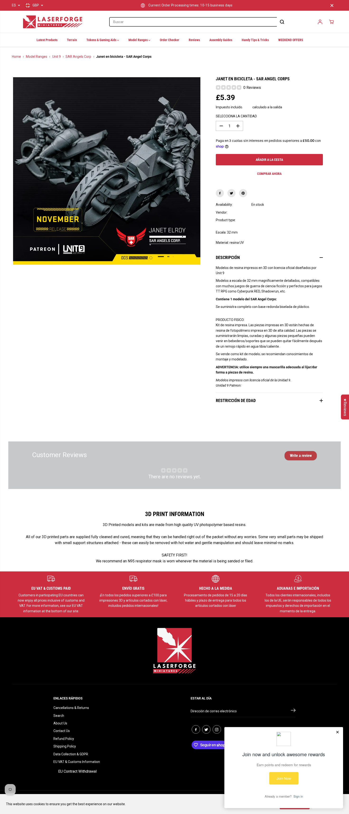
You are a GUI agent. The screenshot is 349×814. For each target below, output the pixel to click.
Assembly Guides (220, 40)
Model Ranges (138, 40)
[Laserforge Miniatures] (52, 22)
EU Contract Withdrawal (77, 771)
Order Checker (169, 40)
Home (16, 56)
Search (58, 716)
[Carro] (331, 22)
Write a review (301, 455)
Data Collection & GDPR (70, 754)
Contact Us (61, 731)
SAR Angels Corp (78, 56)
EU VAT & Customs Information (76, 762)
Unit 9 (56, 56)
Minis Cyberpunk (263, 220)
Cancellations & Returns (71, 708)
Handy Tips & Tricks (255, 40)
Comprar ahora (269, 174)
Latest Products (47, 40)
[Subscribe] (293, 711)
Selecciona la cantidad (236, 116)
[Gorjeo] (231, 193)
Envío (248, 107)
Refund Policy (63, 739)
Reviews (194, 40)
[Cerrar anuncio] (332, 5)
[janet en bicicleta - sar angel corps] (106, 171)
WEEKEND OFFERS (290, 40)
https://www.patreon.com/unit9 (264, 385)
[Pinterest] (243, 193)
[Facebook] (220, 193)
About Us (60, 723)
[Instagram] (217, 729)
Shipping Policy (64, 746)
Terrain (72, 40)
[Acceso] (320, 22)
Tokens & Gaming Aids (101, 40)
